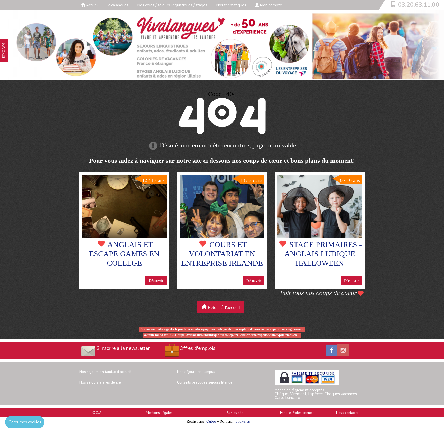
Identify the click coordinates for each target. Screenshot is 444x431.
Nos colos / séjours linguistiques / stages (172, 5)
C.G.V (96, 412)
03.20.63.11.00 (418, 5)
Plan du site (234, 412)
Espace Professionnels (297, 412)
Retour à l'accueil (223, 307)
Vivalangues (117, 5)
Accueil (92, 5)
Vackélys (242, 421)
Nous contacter (347, 412)
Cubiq (211, 421)
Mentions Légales (159, 412)
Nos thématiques (231, 5)
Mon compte (270, 5)
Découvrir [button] (156, 281)
